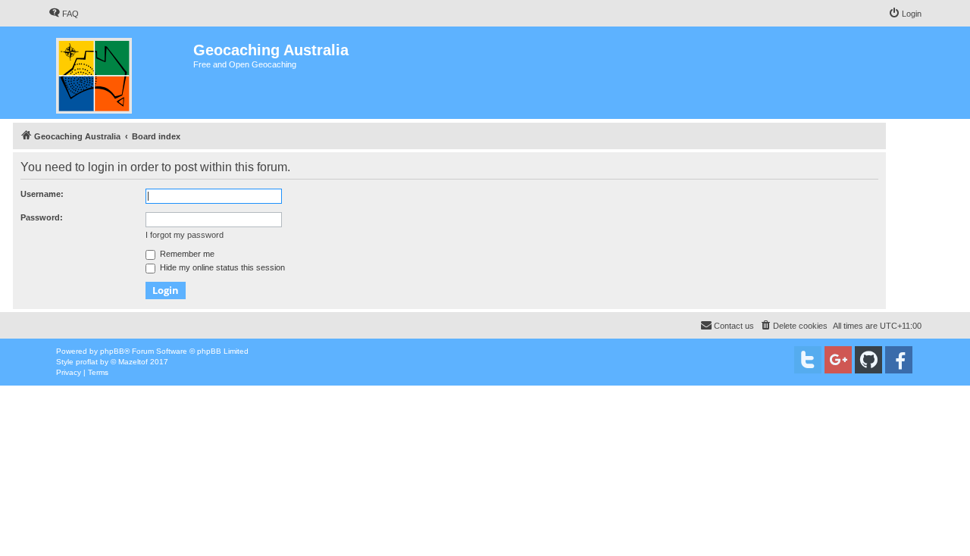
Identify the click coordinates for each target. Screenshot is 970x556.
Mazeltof (133, 362)
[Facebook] (898, 359)
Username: (42, 193)
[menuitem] (63, 14)
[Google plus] (838, 359)
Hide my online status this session (221, 267)
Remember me (186, 253)
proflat (87, 362)
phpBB (112, 351)
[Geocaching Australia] (120, 72)
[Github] (868, 359)
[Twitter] (807, 359)
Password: (41, 217)
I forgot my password (185, 234)
